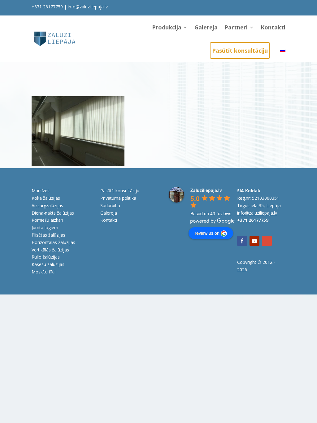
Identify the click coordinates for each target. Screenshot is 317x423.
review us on (207, 233)
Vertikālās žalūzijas (50, 250)
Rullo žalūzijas (46, 257)
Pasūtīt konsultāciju (240, 50)
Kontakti (273, 27)
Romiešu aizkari (47, 220)
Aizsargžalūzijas (47, 205)
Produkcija (166, 27)
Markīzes (41, 191)
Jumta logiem (45, 227)
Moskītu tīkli (43, 272)
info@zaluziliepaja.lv (88, 7)
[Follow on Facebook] (242, 241)
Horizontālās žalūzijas (53, 242)
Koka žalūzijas (46, 198)
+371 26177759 (47, 7)
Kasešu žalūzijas (48, 264)
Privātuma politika (118, 198)
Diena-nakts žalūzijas (53, 213)
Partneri (236, 27)
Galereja (206, 27)
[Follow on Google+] (267, 241)
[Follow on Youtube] (254, 241)
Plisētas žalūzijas (48, 235)
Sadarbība (110, 205)
